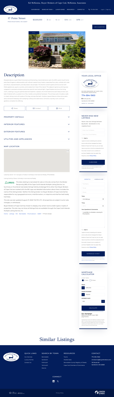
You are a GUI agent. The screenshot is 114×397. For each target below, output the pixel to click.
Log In (102, 9)
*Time (83, 203)
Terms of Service (89, 260)
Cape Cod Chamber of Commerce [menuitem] (74, 365)
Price (83, 284)
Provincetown (31, 214)
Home (6, 214)
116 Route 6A (98, 364)
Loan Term (85, 278)
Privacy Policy (93, 155)
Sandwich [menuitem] (45, 360)
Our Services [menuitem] (35, 9)
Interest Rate (86, 298)
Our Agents (90, 103)
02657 (39, 214)
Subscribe (93, 162)
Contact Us (84, 103)
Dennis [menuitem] (44, 368)
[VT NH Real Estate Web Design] (100, 393)
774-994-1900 (94, 9)
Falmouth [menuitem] (45, 362)
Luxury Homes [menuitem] (60, 9)
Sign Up (108, 9)
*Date (83, 196)
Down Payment (86, 291)
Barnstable (22, 214)
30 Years (86, 280)
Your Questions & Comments (90, 209)
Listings (11, 214)
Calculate (93, 308)
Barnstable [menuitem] (45, 357)
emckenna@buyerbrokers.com (101, 360)
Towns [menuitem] (66, 357)
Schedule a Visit (99, 179)
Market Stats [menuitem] (68, 360)
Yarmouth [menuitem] (45, 365)
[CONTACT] (99, 27)
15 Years (93, 280)
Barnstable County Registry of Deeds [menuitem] (75, 362)
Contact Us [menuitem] (80, 9)
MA (17, 214)
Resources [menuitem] (70, 9)
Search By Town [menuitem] (47, 9)
